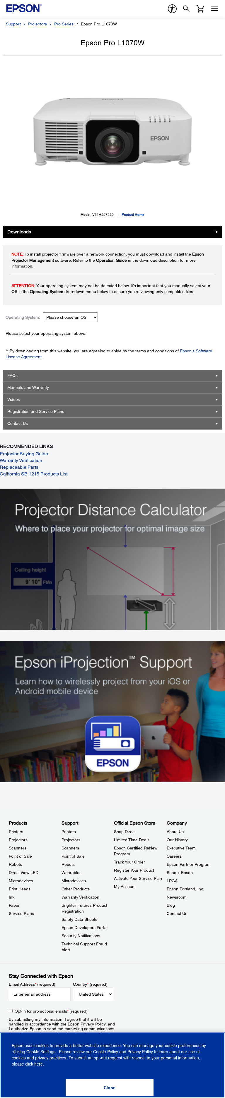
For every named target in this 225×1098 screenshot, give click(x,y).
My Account (125, 886)
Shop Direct (125, 831)
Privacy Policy (93, 1024)
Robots (15, 864)
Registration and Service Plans (35, 411)
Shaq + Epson (180, 872)
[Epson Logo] (24, 8)
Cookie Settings (41, 1051)
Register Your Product (134, 870)
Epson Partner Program (189, 864)
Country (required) (90, 984)
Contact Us (17, 423)
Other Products (76, 889)
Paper (14, 905)
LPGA (172, 880)
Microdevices (21, 880)
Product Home (133, 215)
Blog (171, 905)
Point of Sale (20, 856)
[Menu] (214, 8)
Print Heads (19, 889)
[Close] (110, 1087)
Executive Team (181, 848)
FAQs (12, 375)
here (38, 1064)
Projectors (37, 24)
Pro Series (64, 24)
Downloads (19, 232)
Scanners (17, 848)
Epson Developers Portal (85, 927)
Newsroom (177, 897)
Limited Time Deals (131, 839)
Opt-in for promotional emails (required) (51, 1011)
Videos (13, 399)
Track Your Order (129, 862)
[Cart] (200, 8)
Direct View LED (23, 872)
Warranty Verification (80, 897)
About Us (175, 831)
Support (13, 24)
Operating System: (23, 317)
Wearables (71, 872)
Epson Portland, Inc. (185, 889)
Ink (11, 897)
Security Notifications (81, 935)
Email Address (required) (32, 984)
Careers (174, 856)
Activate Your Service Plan (138, 878)
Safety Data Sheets (79, 919)
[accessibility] (172, 8)
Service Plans (21, 913)
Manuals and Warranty (28, 387)
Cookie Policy (105, 1051)
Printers (16, 831)
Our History (177, 839)
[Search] (186, 8)
